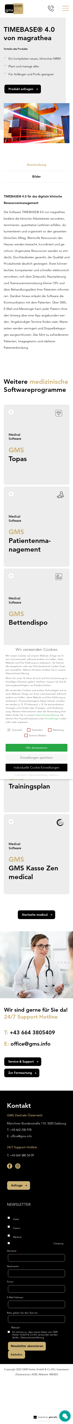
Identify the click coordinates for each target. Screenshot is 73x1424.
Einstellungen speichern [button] (36, 757)
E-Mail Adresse (15, 1297)
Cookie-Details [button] (21, 775)
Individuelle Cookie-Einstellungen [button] (36, 767)
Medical (17, 1237)
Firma (10, 1281)
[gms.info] (14, 8)
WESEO (53, 1374)
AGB (34, 1374)
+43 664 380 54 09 (22, 1155)
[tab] (36, 165)
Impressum (63, 1369)
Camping (58, 1243)
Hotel (16, 1219)
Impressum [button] (54, 775)
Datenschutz (23, 1374)
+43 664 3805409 (32, 1032)
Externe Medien (37, 735)
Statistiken (37, 729)
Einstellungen (52, 718)
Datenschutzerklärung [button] (38, 775)
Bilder (36, 176)
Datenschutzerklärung (32, 1337)
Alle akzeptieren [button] (36, 748)
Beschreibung (36, 165)
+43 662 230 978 (20, 1130)
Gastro (16, 1228)
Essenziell (17, 729)
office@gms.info (31, 1043)
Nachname (13, 1266)
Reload (15, 1327)
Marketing (58, 729)
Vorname (12, 1250)
